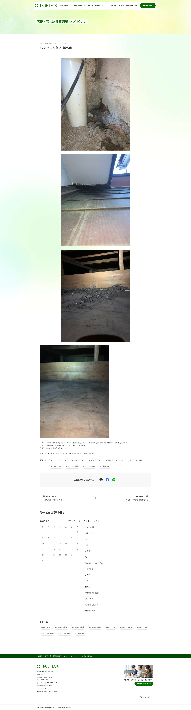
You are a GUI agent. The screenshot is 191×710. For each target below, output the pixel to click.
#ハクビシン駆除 (89, 466)
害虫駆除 (79, 5)
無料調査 (148, 5)
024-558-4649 (44, 680)
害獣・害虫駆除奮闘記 (129, 5)
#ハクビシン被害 (72, 466)
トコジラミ (89, 569)
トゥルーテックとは (97, 5)
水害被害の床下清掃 (92, 593)
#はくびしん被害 (88, 460)
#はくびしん (55, 460)
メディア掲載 (90, 527)
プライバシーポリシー (146, 697)
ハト (86, 545)
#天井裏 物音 (105, 466)
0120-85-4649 (52, 683)
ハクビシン (63, 43)
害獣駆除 (65, 5)
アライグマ (89, 599)
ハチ (86, 581)
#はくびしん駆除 (105, 460)
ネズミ (87, 539)
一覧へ (95, 498)
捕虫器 (87, 587)
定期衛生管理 (90, 610)
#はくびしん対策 (71, 460)
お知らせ (113, 5)
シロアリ (88, 575)
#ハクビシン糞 (56, 466)
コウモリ (88, 551)
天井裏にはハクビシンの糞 (52, 498)
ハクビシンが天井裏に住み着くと (136, 498)
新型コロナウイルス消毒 (94, 563)
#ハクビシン (120, 460)
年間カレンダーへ (73, 521)
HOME (39, 656)
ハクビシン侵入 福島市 (56, 47)
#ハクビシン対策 (136, 460)
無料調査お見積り (91, 605)
